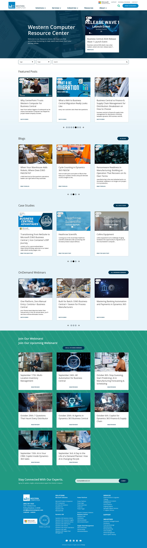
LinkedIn (70, 541)
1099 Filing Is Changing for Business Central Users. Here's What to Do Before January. (111, 170)
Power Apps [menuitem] (80, 503)
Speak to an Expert (130, 5)
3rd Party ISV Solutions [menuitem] (61, 505)
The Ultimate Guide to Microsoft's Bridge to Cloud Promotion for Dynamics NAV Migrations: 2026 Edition (34, 171)
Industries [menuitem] (72, 8)
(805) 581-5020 (28, 504)
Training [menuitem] (105, 499)
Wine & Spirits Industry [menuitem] (109, 534)
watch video (24, 119)
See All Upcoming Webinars (73, 348)
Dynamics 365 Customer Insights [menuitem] (64, 520)
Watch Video (101, 119)
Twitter (74, 541)
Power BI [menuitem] (79, 507)
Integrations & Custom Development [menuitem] (109, 501)
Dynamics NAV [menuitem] (59, 509)
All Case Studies (121, 205)
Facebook (77, 541)
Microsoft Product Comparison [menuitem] (64, 501)
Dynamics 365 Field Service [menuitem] (62, 524)
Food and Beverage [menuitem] (108, 525)
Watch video (62, 119)
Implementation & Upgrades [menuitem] (111, 497)
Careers (32, 512)
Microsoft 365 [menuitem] (59, 510)
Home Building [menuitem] (107, 531)
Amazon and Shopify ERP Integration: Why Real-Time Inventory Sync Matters (72, 170)
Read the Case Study (27, 253)
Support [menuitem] (114, 2)
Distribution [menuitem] (106, 523)
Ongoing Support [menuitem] (108, 506)
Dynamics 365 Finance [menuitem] (61, 525)
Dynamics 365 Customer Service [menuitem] (64, 522)
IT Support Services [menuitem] (108, 510)
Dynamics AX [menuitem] (59, 507)
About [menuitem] (102, 8)
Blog (67, 541)
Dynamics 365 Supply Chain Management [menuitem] (63, 532)
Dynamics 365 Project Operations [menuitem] (64, 527)
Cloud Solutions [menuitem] (107, 504)
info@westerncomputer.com (33, 510)
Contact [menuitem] (135, 2)
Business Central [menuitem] (82, 514)
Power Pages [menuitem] (81, 509)
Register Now (35, 387)
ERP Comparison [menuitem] (60, 503)
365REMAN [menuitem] (80, 518)
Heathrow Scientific (68, 234)
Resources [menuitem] (88, 8)
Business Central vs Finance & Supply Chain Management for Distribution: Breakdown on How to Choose (73, 104)
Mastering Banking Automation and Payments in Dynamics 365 (111, 303)
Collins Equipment (105, 234)
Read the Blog (25, 186)
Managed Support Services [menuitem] (110, 508)
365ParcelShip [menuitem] (81, 529)
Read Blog (90, 49)
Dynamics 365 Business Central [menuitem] (64, 518)
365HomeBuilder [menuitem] (82, 520)
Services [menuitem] (56, 8)
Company (26, 512)
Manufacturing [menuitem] (107, 527)
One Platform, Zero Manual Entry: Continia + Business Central (33, 304)
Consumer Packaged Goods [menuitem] (111, 521)
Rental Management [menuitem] (109, 532)
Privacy (83, 544)
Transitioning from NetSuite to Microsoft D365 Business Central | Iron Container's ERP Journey (35, 238)
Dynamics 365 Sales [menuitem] (61, 529)
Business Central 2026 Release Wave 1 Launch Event (101, 40)
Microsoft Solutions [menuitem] (61, 497)
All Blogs (123, 138)
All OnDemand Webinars (118, 272)
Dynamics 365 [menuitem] (59, 514)
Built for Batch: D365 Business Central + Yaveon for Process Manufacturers (73, 304)
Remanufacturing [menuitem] (108, 529)
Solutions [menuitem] (40, 8)
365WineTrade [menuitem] (81, 516)
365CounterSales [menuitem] (82, 527)
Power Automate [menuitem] (82, 505)
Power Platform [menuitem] (82, 497)
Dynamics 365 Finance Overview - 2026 (107, 102)
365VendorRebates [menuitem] (82, 531)
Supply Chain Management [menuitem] (85, 525)
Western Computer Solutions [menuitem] (85, 512)
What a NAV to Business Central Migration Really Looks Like (35, 103)
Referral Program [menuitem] (124, 2)
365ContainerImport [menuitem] (82, 522)
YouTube (80, 541)
